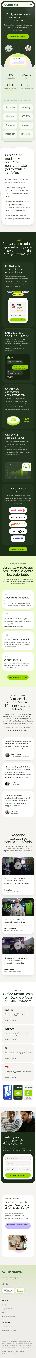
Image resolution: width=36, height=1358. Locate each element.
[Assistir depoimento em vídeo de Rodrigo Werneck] (18, 907)
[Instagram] (3, 1284)
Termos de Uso (18, 1354)
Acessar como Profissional (9, 1330)
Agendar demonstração (18, 1175)
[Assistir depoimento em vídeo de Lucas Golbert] (18, 945)
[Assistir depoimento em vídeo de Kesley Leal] (18, 866)
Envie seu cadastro (7, 1327)
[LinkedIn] (7, 1284)
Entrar (4, 1312)
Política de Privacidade (8, 1354)
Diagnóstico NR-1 (7, 1309)
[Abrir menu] (31, 5)
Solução (4, 1305)
